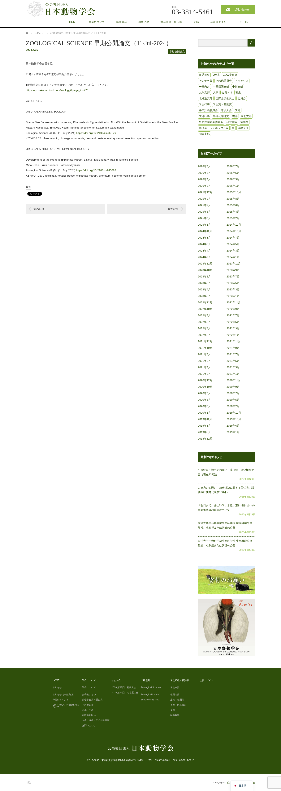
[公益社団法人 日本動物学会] (64, 9)
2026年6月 (204, 172)
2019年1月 (233, 432)
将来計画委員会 (208, 110)
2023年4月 (204, 289)
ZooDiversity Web (150, 700)
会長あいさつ (89, 694)
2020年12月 (205, 380)
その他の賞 (87, 705)
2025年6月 (233, 205)
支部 (196, 21)
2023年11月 (234, 263)
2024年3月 (233, 250)
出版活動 (143, 21)
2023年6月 (204, 283)
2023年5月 (233, 283)
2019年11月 (205, 419)
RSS (29, 782)
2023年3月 (233, 289)
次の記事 (173, 209)
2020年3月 (204, 406)
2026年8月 (204, 166)
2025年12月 (205, 192)
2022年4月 (204, 328)
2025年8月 (233, 198)
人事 (215, 92)
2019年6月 (233, 425)
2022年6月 (204, 321)
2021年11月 (234, 341)
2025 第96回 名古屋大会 (124, 692)
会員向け (227, 92)
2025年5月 (204, 211)
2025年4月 (233, 211)
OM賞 (216, 74)
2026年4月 (204, 179)
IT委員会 (204, 74)
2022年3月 (233, 328)
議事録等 (174, 715)
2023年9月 (233, 270)
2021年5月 (233, 360)
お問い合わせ (241, 9)
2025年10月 (234, 192)
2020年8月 (204, 393)
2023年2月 (204, 295)
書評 (235, 116)
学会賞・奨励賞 (222, 104)
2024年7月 (233, 237)
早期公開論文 (177, 51)
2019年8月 (204, 425)
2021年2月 (204, 373)
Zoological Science (151, 687)
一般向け (204, 86)
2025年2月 (233, 218)
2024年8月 (204, 237)
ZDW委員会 (230, 74)
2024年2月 (204, 257)
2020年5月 (233, 399)
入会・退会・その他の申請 (96, 720)
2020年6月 (204, 399)
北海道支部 (205, 98)
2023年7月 (233, 276)
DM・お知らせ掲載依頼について (66, 706)
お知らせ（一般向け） (64, 694)
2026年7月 (233, 166)
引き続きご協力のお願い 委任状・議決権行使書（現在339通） (226, 472)
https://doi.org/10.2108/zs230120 (96, 132)
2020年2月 (233, 406)
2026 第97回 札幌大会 (123, 687)
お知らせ (57, 687)
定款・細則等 (177, 700)
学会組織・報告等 (171, 21)
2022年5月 (233, 321)
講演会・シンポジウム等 (213, 127)
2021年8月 (204, 354)
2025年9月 (204, 198)
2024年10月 (234, 231)
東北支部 (246, 116)
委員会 (242, 98)
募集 (238, 92)
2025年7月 (204, 205)
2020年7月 (233, 393)
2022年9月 (233, 308)
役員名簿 (174, 694)
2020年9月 (233, 386)
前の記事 (38, 209)
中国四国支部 (221, 86)
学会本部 (174, 687)
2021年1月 (233, 373)
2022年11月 (234, 302)
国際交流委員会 (225, 98)
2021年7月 (233, 354)
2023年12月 (205, 263)
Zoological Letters (150, 694)
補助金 (244, 122)
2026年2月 (204, 185)
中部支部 (237, 86)
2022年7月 (233, 315)
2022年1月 (233, 334)
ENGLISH (243, 21)
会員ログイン (218, 21)
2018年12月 (205, 438)
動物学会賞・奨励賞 (92, 700)
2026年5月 (233, 172)
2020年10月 (205, 386)
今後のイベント (61, 700)
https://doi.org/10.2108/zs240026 (96, 170)
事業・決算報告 (178, 705)
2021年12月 (205, 341)
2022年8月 (204, 315)
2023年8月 (204, 276)
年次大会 (121, 21)
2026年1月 (233, 185)
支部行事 (204, 116)
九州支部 (204, 92)
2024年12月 (234, 224)
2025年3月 (204, 218)
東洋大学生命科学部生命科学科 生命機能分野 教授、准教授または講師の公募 (226, 543)
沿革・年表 (87, 710)
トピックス (241, 80)
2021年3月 (233, 367)
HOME (73, 21)
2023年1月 (233, 295)
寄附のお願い (89, 715)
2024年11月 (205, 231)
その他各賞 (205, 80)
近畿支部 (243, 127)
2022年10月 (205, 308)
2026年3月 (233, 179)
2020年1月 (204, 412)
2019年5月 (204, 432)
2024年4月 (204, 250)
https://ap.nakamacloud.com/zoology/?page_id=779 (57, 90)
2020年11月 (234, 380)
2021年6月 (204, 360)
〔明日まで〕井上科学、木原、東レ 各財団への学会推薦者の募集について (226, 507)
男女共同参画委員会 (211, 122)
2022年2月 (204, 334)
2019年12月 (234, 412)
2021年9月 (233, 347)
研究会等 (231, 122)
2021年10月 (205, 347)
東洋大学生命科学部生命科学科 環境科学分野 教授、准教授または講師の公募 (226, 525)
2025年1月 (204, 224)
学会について (97, 21)
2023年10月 (205, 270)
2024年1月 (233, 257)
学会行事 (204, 104)
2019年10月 (234, 419)
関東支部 (204, 133)
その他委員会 (224, 80)
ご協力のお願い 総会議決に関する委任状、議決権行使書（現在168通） (226, 490)
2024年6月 (204, 244)
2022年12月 (205, 302)
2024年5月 (233, 244)
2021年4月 (204, 367)
